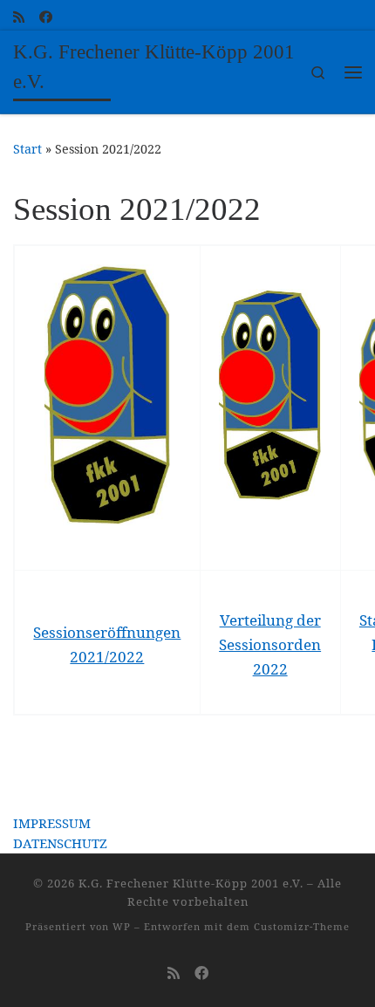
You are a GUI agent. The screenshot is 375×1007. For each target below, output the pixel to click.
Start (27, 148)
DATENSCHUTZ (60, 843)
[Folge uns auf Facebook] (45, 17)
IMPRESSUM (52, 823)
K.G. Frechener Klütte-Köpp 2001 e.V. (190, 883)
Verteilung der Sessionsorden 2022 (270, 644)
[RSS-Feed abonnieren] (18, 17)
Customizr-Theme (302, 926)
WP (121, 926)
